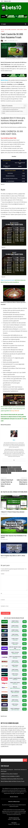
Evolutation (4, 472)
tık (22, 418)
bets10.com (4, 716)
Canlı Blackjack (11, 471)
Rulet (2, 31)
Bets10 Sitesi (4, 80)
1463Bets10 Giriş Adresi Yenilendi (9, 774)
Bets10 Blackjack (16, 467)
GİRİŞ (24, 621)
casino (24, 471)
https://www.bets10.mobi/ (7, 280)
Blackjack (13, 29)
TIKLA (24, 626)
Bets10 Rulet (18, 469)
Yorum (3, 573)
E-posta (3, 599)
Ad (1, 593)
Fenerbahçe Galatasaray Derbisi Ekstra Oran (12, 779)
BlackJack (3, 471)
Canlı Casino (20, 29)
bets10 (2, 29)
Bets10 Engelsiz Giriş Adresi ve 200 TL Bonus (13, 555)
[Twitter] (14, 460)
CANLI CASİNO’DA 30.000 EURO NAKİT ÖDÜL (13, 111)
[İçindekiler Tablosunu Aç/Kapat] (24, 106)
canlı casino (18, 471)
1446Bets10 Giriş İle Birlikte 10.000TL (10, 776)
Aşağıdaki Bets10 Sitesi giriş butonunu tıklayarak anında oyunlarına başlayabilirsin (14, 108)
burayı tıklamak (15, 410)
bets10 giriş (8, 29)
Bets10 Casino (4, 469)
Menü (4, 24)
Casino (25, 29)
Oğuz (6, 40)
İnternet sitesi (4, 606)
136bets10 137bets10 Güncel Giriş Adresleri (12, 512)
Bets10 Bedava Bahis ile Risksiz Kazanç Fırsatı (12, 781)
